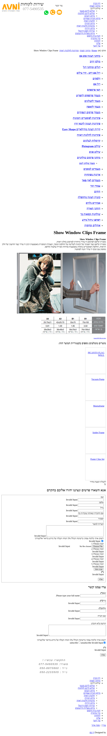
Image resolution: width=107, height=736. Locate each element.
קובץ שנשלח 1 (97, 543)
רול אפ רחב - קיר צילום (88, 72)
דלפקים (96, 78)
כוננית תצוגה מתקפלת (89, 197)
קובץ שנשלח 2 (97, 549)
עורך (104, 725)
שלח (101, 579)
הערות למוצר (98, 524)
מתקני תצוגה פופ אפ (89, 55)
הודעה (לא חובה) (98, 623)
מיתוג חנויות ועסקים (91, 18)
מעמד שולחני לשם (87, 163)
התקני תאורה (93, 208)
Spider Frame (98, 432)
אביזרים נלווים (93, 202)
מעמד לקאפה (93, 106)
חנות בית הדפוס (93, 36)
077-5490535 (33, 9)
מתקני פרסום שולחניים (88, 157)
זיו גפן (92, 732)
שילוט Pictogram (91, 146)
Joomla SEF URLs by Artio (100, 338)
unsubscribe (86, 643)
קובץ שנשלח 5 (97, 564)
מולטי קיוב (95, 61)
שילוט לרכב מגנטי (87, 11)
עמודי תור (95, 185)
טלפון (101, 502)
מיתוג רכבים (89, 16)
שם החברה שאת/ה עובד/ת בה (91, 513)
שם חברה (102, 616)
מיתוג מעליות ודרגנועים (85, 33)
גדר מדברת (95, 38)
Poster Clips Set (97, 459)
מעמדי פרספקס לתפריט (88, 95)
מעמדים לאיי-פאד (91, 180)
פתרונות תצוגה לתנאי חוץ (87, 123)
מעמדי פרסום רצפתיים (88, 112)
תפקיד (101, 518)
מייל (102, 508)
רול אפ (96, 84)
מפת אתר (96, 725)
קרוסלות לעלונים (91, 140)
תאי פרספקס (93, 89)
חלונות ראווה (89, 21)
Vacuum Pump (97, 379)
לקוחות (97, 41)
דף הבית (96, 3)
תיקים (97, 191)
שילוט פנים (94, 151)
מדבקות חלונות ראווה (86, 26)
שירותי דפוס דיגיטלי (86, 31)
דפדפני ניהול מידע (91, 219)
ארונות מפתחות (92, 174)
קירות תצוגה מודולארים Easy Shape (81, 129)
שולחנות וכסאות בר (90, 214)
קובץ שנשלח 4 (97, 559)
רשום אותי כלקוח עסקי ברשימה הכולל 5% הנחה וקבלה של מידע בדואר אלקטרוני (69, 538)
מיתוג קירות (90, 28)
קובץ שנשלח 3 (97, 554)
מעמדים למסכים (91, 168)
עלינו (98, 43)
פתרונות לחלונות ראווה (69, 50)
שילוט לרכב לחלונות (86, 13)
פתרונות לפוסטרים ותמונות (86, 118)
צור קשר (96, 46)
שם (102, 497)
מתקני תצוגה (95, 6)
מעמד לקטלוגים (92, 101)
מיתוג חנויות (90, 23)
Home (94, 50)
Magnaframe (98, 406)
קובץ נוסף (99, 569)
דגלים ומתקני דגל (91, 67)
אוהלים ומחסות (92, 225)
